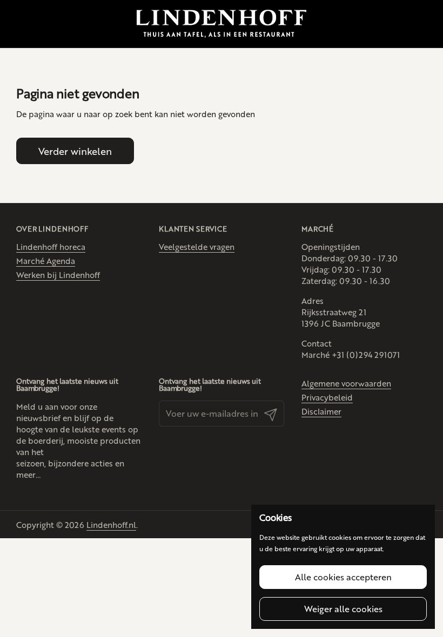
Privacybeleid (327, 397)
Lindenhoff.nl (111, 524)
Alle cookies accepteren (343, 576)
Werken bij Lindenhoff (58, 274)
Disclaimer (321, 411)
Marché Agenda (45, 260)
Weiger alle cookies (343, 608)
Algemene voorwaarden (346, 383)
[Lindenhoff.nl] (221, 24)
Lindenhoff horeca (50, 246)
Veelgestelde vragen (196, 246)
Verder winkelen (75, 150)
